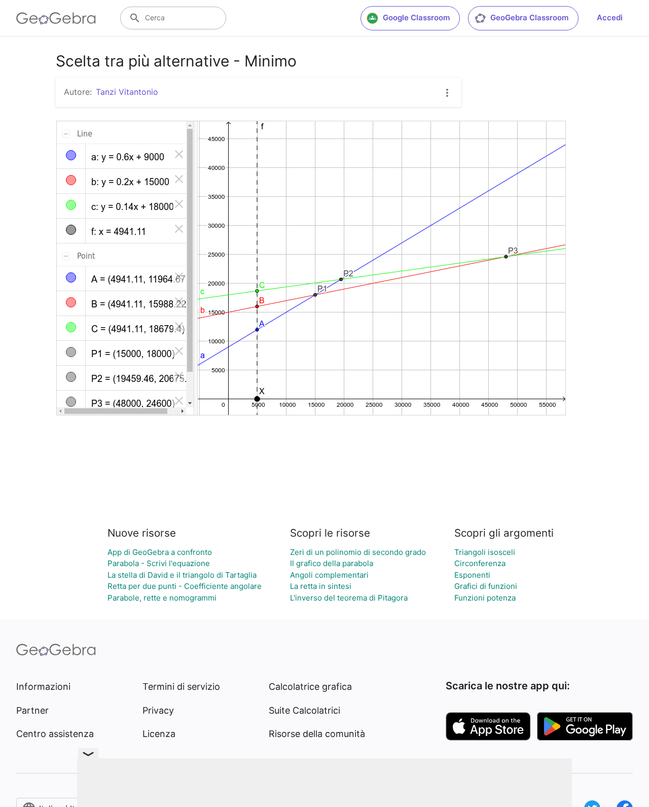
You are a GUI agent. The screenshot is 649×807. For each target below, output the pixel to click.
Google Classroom (416, 17)
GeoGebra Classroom (529, 17)
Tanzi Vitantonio (127, 92)
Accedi (610, 17)
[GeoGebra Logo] (56, 18)
